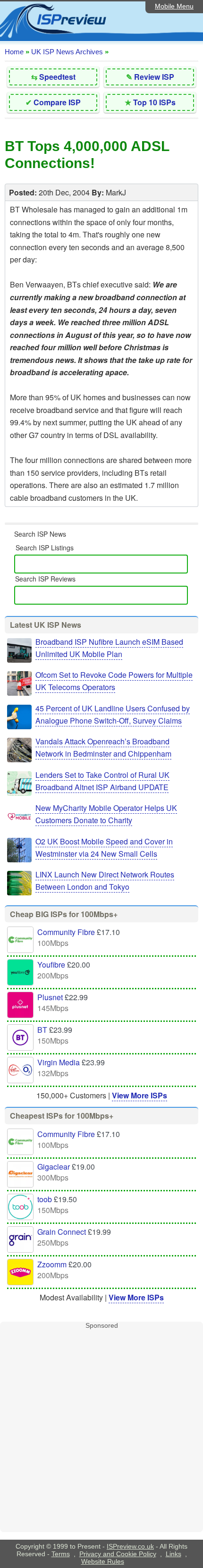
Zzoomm (52, 1264)
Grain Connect (61, 1231)
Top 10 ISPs (154, 102)
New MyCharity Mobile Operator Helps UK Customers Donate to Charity (106, 814)
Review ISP (154, 76)
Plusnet (50, 997)
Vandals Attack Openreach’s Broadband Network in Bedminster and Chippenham (103, 747)
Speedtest (57, 76)
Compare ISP (57, 102)
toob (44, 1199)
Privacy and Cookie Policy (117, 1554)
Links (173, 1554)
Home (14, 52)
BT (42, 1029)
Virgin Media (58, 1062)
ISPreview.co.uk (130, 1546)
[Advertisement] (101, 1430)
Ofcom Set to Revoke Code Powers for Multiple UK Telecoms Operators (114, 680)
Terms (60, 1554)
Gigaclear (53, 1166)
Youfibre (51, 964)
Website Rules (102, 1561)
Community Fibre (66, 932)
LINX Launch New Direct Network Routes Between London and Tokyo (104, 880)
